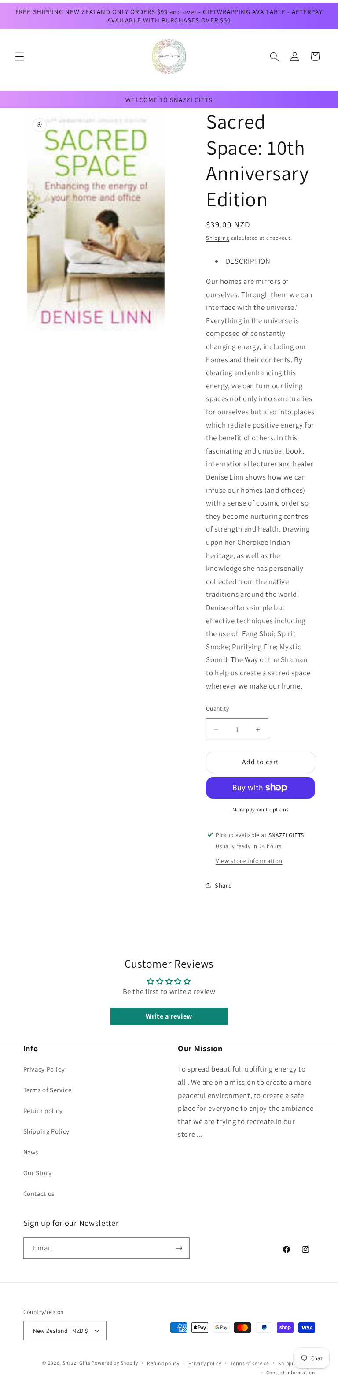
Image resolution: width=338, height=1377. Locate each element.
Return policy (43, 1110)
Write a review (169, 1016)
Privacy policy (204, 1363)
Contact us (39, 1193)
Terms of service (249, 1363)
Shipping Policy (46, 1131)
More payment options (260, 809)
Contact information (290, 1372)
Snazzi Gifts (77, 1362)
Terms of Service (47, 1090)
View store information (249, 860)
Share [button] (223, 885)
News (31, 1152)
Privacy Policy (44, 1069)
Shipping (217, 238)
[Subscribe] (179, 1248)
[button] (19, 56)
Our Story (37, 1173)
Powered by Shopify (115, 1362)
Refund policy (163, 1363)
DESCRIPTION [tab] (248, 261)
